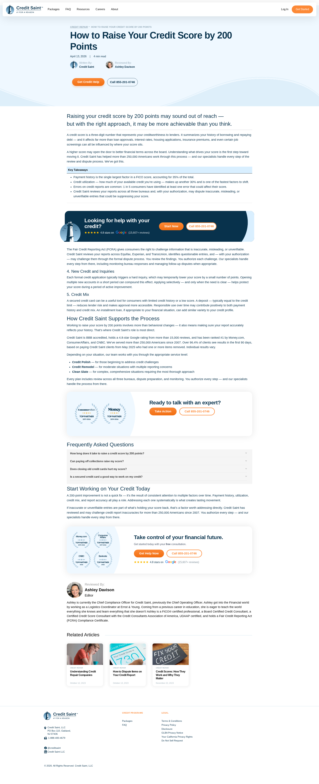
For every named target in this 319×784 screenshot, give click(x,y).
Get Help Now (149, 553)
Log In (284, 9)
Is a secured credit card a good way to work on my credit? (106, 476)
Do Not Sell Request (172, 740)
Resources (83, 9)
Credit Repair (79, 27)
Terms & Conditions (171, 721)
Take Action (163, 411)
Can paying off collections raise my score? (97, 461)
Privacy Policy (168, 725)
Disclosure (166, 729)
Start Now (171, 226)
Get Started (302, 9)
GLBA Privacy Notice (172, 732)
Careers (100, 9)
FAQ (68, 9)
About (114, 9)
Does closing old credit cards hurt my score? (98, 469)
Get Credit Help (88, 82)
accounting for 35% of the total (173, 177)
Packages (53, 9)
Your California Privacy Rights (177, 736)
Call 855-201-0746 (122, 82)
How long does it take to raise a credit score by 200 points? (107, 453)
